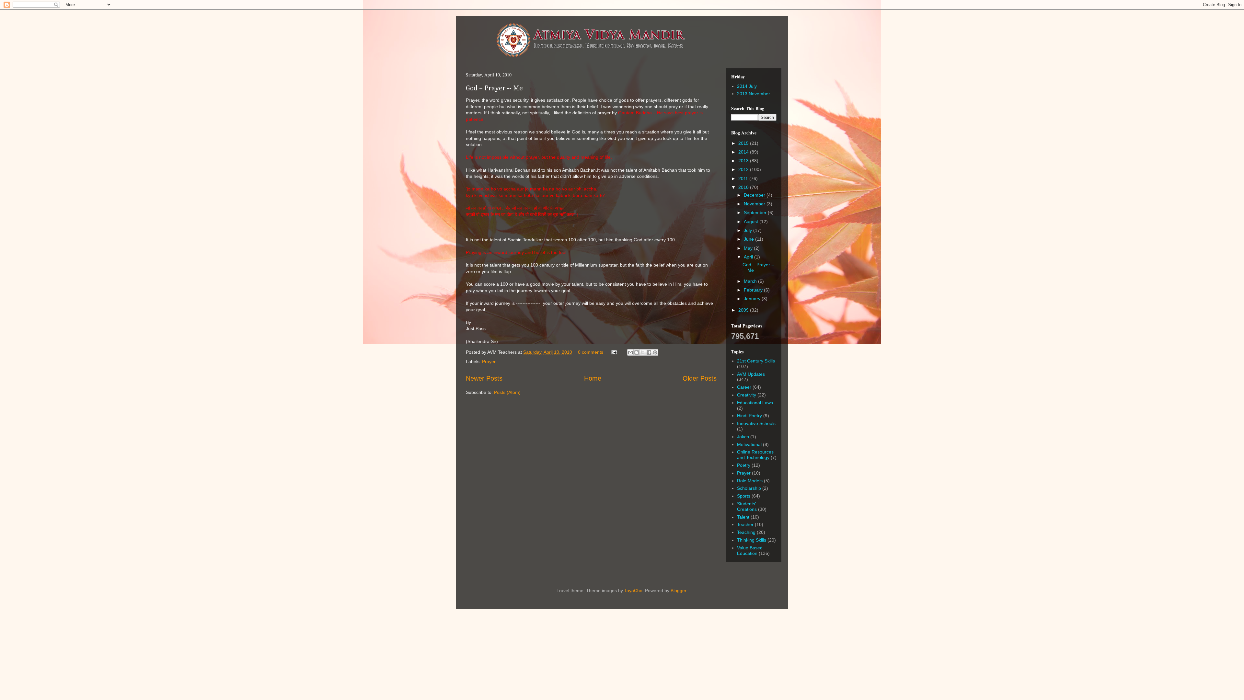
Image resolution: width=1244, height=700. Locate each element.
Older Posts (700, 378)
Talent (743, 517)
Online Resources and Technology (755, 454)
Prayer (489, 361)
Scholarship (749, 488)
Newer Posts (484, 378)
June (749, 239)
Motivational (749, 444)
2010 (744, 187)
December (755, 195)
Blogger (678, 590)
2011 (743, 178)
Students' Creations (747, 506)
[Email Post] (613, 352)
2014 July (747, 86)
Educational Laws (755, 402)
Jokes (743, 436)
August (751, 221)
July (748, 230)
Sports (743, 496)
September (756, 212)
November (755, 203)
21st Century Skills (756, 360)
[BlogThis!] (636, 352)
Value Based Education (750, 550)
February (754, 290)
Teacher (745, 524)
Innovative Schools (756, 423)
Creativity (746, 394)
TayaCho (633, 590)
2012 (744, 169)
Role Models (750, 480)
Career (744, 387)
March (751, 281)
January (753, 298)
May (749, 248)
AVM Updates (751, 374)
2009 (744, 310)
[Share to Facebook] (649, 352)
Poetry (743, 465)
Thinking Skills (751, 540)
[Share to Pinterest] (655, 352)
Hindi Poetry (749, 415)
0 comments (590, 352)
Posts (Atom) (507, 392)
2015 (744, 143)
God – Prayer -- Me (494, 88)
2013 (744, 160)
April (749, 256)
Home (592, 378)
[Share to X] (642, 352)
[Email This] (630, 352)
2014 (744, 152)
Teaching (746, 532)
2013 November (753, 93)
